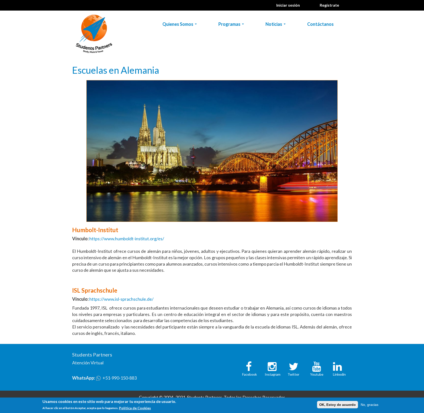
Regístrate (329, 5)
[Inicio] (96, 33)
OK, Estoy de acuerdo (337, 405)
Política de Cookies (135, 408)
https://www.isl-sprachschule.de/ (121, 299)
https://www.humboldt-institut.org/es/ (126, 238)
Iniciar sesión (288, 5)
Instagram (272, 374)
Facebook (249, 374)
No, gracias (369, 405)
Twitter (293, 374)
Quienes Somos (180, 25)
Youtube (316, 374)
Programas (232, 25)
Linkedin (339, 374)
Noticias (276, 25)
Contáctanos (320, 24)
